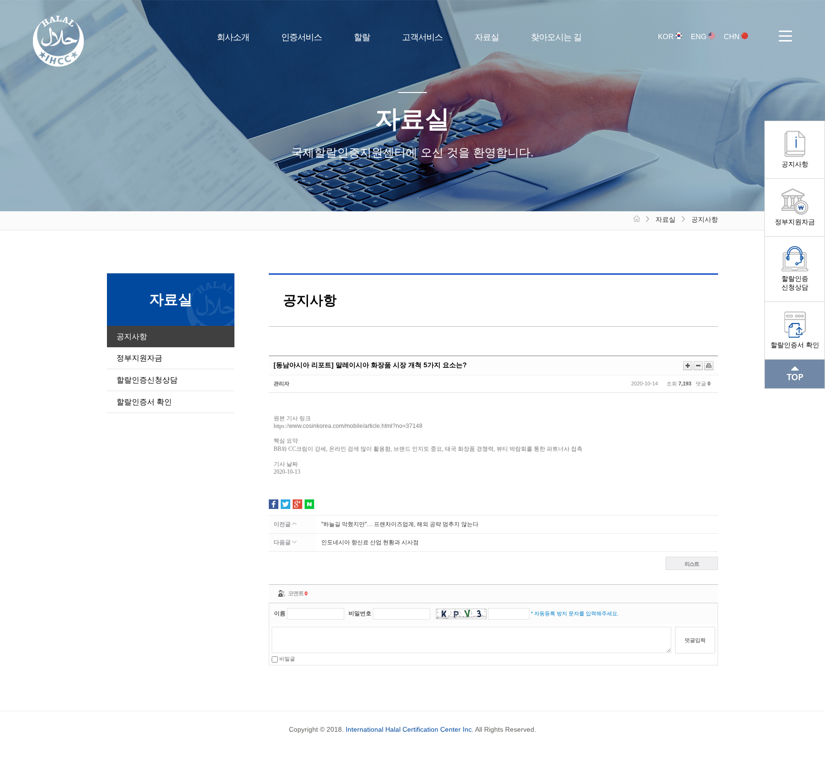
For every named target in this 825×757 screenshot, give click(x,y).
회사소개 (233, 37)
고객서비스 (422, 37)
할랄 (362, 37)
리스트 (692, 564)
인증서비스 (301, 37)
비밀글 (286, 659)
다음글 (283, 542)
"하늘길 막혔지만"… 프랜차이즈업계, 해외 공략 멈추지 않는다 (399, 524)
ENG (700, 36)
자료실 (487, 37)
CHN (732, 36)
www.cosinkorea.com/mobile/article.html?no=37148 (356, 426)
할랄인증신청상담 (795, 283)
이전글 (283, 524)
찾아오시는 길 (556, 37)
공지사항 (795, 164)
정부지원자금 (795, 222)
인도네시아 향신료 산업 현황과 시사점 (370, 542)
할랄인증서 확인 (795, 345)
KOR (667, 36)
